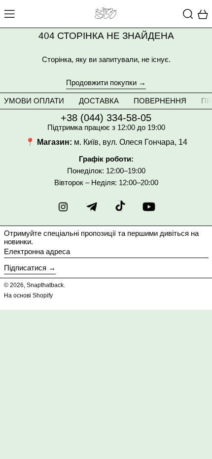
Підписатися (25, 267)
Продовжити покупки (101, 83)
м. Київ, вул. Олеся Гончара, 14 (130, 142)
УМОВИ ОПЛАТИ (34, 101)
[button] (188, 13)
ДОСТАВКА (99, 101)
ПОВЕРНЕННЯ (160, 101)
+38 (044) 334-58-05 (106, 117)
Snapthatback (45, 285)
